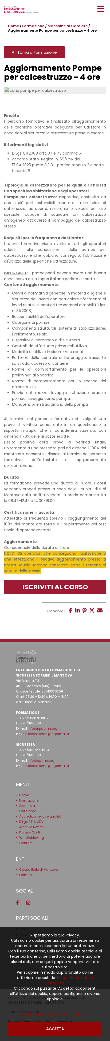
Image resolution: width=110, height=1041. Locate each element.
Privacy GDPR (29, 832)
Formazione (33, 25)
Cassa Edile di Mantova (38, 869)
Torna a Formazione (35, 52)
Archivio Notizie (31, 827)
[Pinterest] (84, 611)
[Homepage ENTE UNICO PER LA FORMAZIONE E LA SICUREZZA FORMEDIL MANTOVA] (21, 9)
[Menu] (101, 9)
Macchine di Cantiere (68, 25)
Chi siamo (27, 811)
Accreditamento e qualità (40, 816)
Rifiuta (82, 1014)
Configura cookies (42, 1014)
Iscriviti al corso (55, 587)
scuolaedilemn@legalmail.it (46, 734)
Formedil (26, 875)
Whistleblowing (31, 837)
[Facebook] (70, 611)
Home (13, 25)
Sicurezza (27, 805)
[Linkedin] (77, 611)
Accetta (55, 1028)
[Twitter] (92, 611)
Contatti (26, 843)
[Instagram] (30, 903)
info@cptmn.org (41, 760)
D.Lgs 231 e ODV (31, 821)
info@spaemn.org (42, 728)
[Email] (100, 611)
